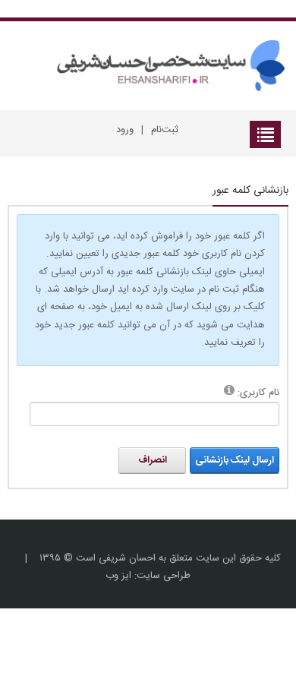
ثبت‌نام (164, 129)
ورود (125, 130)
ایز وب (118, 575)
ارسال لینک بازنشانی (234, 460)
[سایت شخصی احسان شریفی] (165, 66)
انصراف (152, 460)
